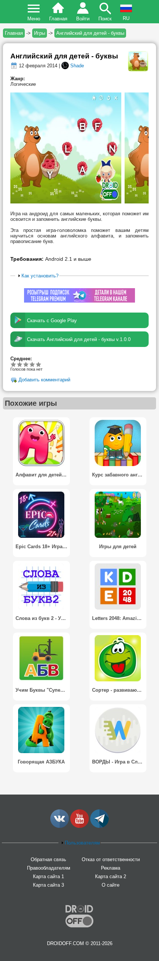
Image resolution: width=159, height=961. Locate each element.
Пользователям (82, 843)
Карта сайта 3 (48, 885)
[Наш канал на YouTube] (79, 826)
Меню (33, 18)
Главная (58, 18)
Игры (39, 33)
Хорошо (26, 364)
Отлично (38, 364)
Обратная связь (48, 859)
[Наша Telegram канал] (99, 826)
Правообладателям (48, 868)
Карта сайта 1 (48, 876)
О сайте (110, 885)
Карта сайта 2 (110, 876)
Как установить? (39, 276)
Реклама (110, 868)
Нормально (20, 364)
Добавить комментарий (44, 380)
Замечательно (32, 364)
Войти (82, 18)
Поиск (105, 18)
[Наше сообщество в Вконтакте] (59, 826)
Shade (77, 65)
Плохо (13, 364)
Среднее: (21, 358)
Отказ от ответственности (111, 859)
